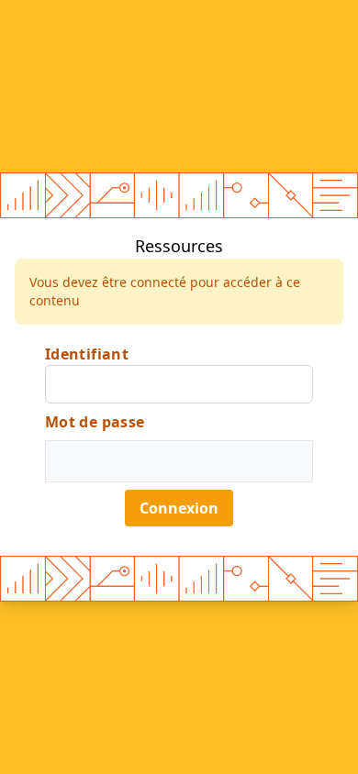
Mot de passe (95, 422)
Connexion (179, 508)
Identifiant (87, 354)
